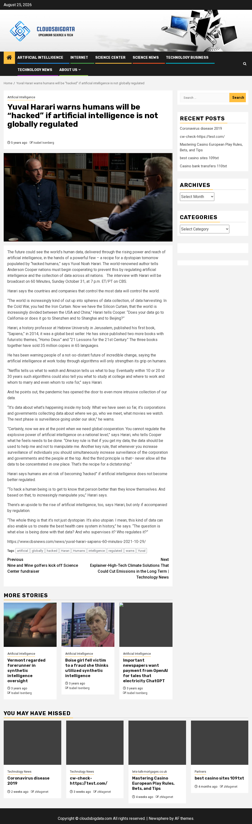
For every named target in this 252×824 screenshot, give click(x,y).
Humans (79, 551)
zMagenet (41, 792)
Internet (79, 58)
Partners (200, 771)
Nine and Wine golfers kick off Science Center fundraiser (42, 565)
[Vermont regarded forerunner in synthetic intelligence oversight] (30, 625)
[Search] (245, 64)
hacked (52, 551)
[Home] (9, 58)
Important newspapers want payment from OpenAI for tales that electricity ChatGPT (145, 670)
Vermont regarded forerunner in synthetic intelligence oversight (26, 670)
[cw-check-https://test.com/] (95, 743)
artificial (22, 551)
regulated (115, 551)
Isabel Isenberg (43, 142)
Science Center (110, 58)
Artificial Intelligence (40, 58)
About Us (68, 70)
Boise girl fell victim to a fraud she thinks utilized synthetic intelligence (86, 668)
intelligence (97, 551)
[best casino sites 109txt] (220, 743)
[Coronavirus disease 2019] (32, 743)
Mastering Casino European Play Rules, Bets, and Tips (153, 783)
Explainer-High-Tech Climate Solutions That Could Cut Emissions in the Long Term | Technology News (129, 568)
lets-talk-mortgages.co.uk (149, 771)
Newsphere (159, 818)
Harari (65, 551)
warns (130, 551)
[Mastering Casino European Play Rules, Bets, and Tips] (157, 743)
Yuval (141, 551)
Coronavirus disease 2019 (201, 128)
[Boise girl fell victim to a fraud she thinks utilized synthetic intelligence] (88, 625)
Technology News (34, 70)
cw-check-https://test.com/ (202, 136)
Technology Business (187, 58)
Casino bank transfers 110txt (203, 166)
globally (37, 551)
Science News (146, 58)
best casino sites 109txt (199, 158)
